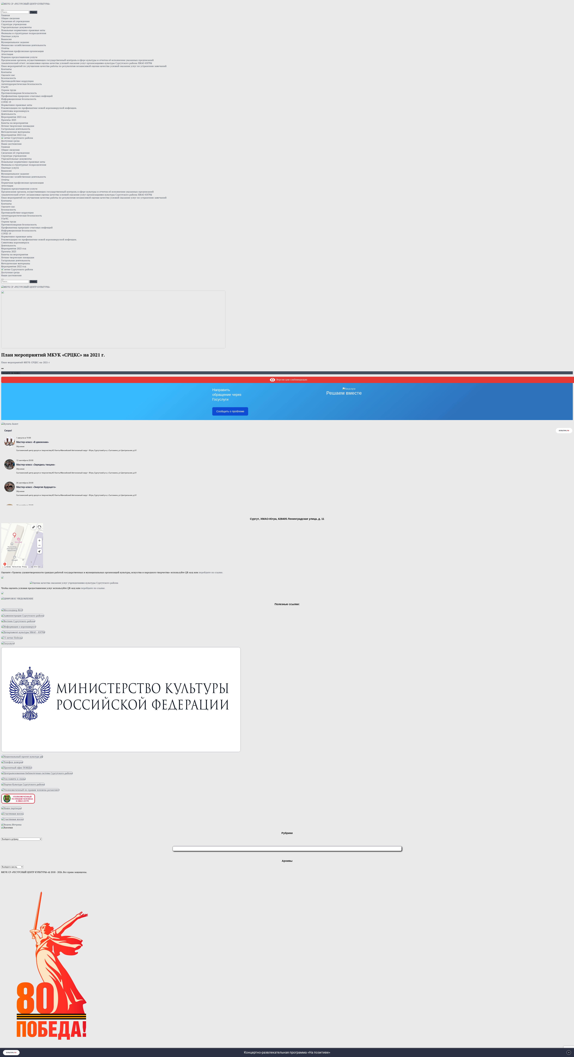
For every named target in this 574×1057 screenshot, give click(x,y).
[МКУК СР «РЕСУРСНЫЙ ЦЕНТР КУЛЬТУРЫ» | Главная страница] (25, 3)
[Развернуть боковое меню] (2, 368)
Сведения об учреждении (15, 21)
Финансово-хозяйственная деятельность (23, 45)
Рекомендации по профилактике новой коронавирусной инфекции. (39, 107)
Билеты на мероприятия (14, 122)
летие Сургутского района (18, 137)
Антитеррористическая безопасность (21, 84)
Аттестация (7, 54)
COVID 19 (6, 101)
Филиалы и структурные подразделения (23, 33)
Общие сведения (10, 18)
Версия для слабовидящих (291, 379)
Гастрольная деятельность (15, 128)
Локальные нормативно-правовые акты (23, 30)
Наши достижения (11, 143)
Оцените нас (8, 75)
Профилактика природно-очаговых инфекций (27, 95)
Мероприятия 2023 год (13, 116)
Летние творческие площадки (17, 125)
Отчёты (5, 48)
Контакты (6, 69)
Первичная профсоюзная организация (22, 51)
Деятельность (8, 113)
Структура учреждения (13, 24)
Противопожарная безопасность (19, 92)
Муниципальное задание (15, 42)
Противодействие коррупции (17, 81)
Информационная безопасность (18, 98)
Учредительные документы (16, 27)
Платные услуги (10, 36)
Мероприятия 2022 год (13, 134)
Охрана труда (8, 89)
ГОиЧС (5, 87)
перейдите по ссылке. (211, 572)
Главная (5, 15)
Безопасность (8, 78)
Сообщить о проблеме (230, 411)
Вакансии (6, 39)
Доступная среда (10, 140)
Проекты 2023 (8, 119)
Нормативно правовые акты (16, 104)
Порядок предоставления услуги (19, 57)
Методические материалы (15, 131)
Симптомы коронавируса (15, 110)
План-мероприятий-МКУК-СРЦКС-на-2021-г (25, 362)
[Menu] (2, 9)
